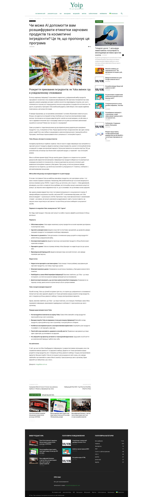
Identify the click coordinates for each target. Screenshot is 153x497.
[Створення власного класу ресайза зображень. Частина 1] (99, 106)
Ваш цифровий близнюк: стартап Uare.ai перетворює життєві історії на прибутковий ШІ (81, 415)
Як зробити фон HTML (79, 457)
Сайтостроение (93, 13)
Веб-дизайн (76, 13)
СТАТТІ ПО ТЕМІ (35, 395)
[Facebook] (31, 50)
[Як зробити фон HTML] (66, 460)
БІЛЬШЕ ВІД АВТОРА (48, 395)
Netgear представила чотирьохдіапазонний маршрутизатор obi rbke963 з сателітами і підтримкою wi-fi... (114, 135)
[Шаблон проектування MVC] (66, 451)
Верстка (84, 13)
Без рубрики (38, 18)
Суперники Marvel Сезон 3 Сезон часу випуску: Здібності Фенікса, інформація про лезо (43, 388)
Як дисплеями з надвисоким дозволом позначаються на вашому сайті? (114, 96)
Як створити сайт (40, 13)
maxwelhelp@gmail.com (73, 485)
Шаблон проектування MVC (80, 449)
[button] (122, 14)
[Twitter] (35, 50)
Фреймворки (103, 13)
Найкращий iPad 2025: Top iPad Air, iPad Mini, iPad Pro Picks (77, 388)
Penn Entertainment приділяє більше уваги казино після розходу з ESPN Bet (37, 415)
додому (31, 18)
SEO (61, 13)
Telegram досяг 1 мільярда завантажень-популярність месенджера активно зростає (108, 50)
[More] (47, 50)
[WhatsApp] (43, 50)
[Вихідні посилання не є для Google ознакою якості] (99, 80)
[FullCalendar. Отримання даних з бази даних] (99, 125)
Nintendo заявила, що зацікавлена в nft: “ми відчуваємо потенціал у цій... (114, 70)
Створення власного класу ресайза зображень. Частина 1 (114, 105)
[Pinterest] (39, 50)
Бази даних (67, 13)
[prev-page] (30, 420)
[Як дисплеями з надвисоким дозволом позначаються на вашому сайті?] (99, 97)
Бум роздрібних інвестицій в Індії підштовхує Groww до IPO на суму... (48, 451)
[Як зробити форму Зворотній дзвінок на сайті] (99, 88)
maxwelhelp (98, 55)
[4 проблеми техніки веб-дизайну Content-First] (66, 443)
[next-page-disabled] (33, 420)
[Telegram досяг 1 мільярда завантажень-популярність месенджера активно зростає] (109, 35)
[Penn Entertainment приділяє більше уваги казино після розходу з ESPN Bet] (39, 405)
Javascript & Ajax (52, 13)
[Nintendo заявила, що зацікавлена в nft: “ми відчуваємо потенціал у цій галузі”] (99, 71)
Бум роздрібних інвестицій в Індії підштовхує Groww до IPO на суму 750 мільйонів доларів (59, 415)
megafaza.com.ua (41, 364)
